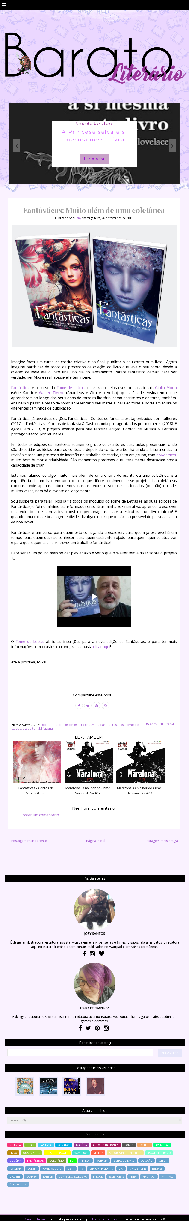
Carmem (31, 1176)
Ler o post (94, 159)
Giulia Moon (166, 387)
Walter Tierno (51, 392)
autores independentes (125, 1153)
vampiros (80, 1153)
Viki (121, 1168)
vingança (148, 1176)
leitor (162, 1160)
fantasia (94, 123)
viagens (15, 1176)
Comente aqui (161, 724)
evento (145, 1145)
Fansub (48, 1176)
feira (133, 1176)
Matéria (47, 728)
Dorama (101, 1160)
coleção (146, 1160)
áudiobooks (18, 1184)
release (157, 1168)
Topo (177, 1214)
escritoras (116, 1176)
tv (81, 1168)
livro (13, 1153)
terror (85, 1160)
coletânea (49, 725)
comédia (15, 1160)
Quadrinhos (31, 1153)
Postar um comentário (39, 814)
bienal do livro (124, 1160)
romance (64, 1145)
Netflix (98, 1153)
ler (72, 1160)
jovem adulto (52, 1168)
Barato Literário (35, 1219)
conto (129, 1145)
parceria (15, 1168)
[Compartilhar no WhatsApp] (105, 705)
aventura (162, 1145)
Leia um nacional (101, 1168)
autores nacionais (105, 1145)
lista (71, 1168)
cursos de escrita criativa (77, 725)
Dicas (101, 725)
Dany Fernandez (104, 1219)
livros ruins (137, 1168)
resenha (15, 1145)
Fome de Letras (71, 387)
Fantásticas (20, 387)
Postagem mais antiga (161, 840)
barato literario (159, 1153)
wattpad (167, 1176)
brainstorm (166, 454)
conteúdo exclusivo (73, 1176)
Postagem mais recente (29, 840)
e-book (98, 1176)
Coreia (31, 1168)
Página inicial (95, 840)
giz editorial (31, 728)
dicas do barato (57, 1153)
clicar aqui (101, 646)
